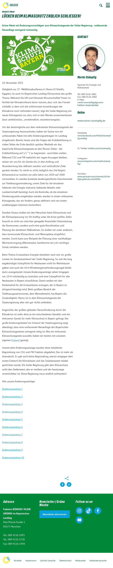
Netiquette (80, 560)
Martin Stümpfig (86, 77)
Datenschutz (65, 560)
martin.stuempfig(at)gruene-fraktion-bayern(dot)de (90, 103)
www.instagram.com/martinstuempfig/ (93, 162)
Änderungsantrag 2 (12, 396)
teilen (62, 486)
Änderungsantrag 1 (12, 388)
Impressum (30, 560)
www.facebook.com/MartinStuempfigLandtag (94, 137)
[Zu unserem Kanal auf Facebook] (97, 510)
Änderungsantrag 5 (12, 419)
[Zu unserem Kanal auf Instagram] (79, 510)
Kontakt (17, 560)
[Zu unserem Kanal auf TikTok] (88, 510)
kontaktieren (69, 486)
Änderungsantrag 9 (12, 449)
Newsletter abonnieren (55, 514)
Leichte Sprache (48, 560)
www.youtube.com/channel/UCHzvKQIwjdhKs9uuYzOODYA (93, 178)
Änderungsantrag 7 (12, 434)
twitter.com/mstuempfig (99, 148)
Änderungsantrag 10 (13, 457)
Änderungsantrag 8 (12, 442)
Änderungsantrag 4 (12, 411)
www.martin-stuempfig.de (91, 120)
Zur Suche (101, 5)
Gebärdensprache (98, 560)
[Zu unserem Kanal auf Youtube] (79, 520)
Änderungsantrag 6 (12, 427)
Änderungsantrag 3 (12, 404)
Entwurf (15, 340)
